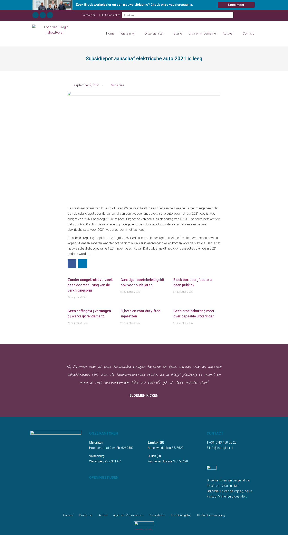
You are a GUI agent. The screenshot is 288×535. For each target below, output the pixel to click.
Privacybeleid (157, 515)
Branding (149, 529)
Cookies (68, 515)
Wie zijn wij (127, 33)
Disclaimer (85, 515)
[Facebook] (35, 15)
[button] (72, 263)
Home (110, 33)
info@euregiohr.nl (221, 448)
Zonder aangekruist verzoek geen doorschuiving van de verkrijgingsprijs (90, 285)
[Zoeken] (230, 15)
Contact (248, 33)
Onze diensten (154, 33)
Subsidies (117, 85)
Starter (178, 33)
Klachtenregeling (181, 515)
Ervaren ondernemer (203, 33)
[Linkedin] (43, 15)
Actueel (228, 33)
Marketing (139, 529)
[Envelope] (50, 15)
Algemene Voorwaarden (128, 515)
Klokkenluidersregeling (211, 515)
